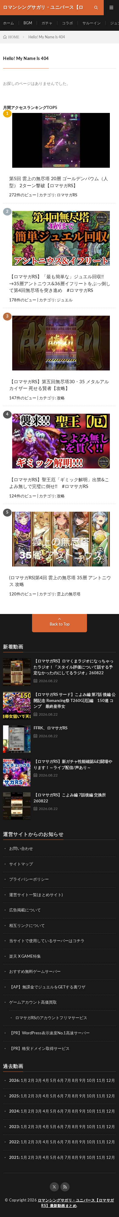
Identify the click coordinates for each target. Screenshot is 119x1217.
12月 (110, 1096)
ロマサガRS (67, 195)
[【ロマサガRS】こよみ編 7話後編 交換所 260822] (17, 806)
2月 (31, 1081)
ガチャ (46, 23)
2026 (14, 1081)
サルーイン (91, 23)
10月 (91, 1096)
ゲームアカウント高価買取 (33, 1003)
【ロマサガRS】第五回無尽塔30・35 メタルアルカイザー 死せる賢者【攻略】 (59, 385)
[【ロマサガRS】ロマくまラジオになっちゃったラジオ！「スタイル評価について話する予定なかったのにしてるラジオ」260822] (17, 672)
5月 (53, 1081)
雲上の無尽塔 (69, 594)
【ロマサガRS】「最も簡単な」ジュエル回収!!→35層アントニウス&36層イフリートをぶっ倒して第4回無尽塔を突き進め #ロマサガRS (59, 284)
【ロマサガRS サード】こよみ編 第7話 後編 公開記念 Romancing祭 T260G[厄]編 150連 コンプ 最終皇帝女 (75, 701)
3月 (38, 1081)
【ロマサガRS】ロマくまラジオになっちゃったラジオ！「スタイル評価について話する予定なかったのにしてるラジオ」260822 (74, 667)
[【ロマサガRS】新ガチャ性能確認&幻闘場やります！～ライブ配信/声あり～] (17, 772)
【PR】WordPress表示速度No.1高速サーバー (49, 1033)
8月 (75, 1081)
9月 (82, 1096)
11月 (100, 1096)
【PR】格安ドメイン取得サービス (39, 1049)
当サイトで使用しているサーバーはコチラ (47, 941)
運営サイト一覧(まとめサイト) (36, 895)
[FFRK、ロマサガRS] (17, 739)
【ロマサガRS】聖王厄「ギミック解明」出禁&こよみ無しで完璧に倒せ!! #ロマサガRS (59, 483)
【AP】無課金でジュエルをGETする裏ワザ (47, 987)
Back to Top (60, 624)
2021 (14, 1158)
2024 (14, 1112)
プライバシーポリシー (29, 880)
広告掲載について (25, 910)
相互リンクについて (27, 926)
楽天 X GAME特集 (25, 957)
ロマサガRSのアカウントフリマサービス (51, 1018)
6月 (60, 1081)
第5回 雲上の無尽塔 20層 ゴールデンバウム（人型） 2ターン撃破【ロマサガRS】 (58, 182)
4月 (46, 1081)
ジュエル (65, 300)
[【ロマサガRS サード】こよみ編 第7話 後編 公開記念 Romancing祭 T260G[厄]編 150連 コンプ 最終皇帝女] (17, 705)
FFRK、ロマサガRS (50, 728)
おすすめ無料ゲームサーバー (35, 972)
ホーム (8, 23)
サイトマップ (21, 864)
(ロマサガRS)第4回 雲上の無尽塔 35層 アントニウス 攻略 (60, 581)
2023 (14, 1127)
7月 (68, 1081)
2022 (14, 1142)
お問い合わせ (21, 849)
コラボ (67, 23)
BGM (27, 23)
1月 (24, 1081)
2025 (14, 1096)
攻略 (61, 398)
